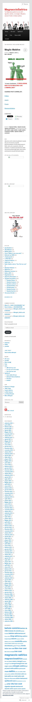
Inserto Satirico (9, 390)
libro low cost (20, 648)
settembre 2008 (9, 621)
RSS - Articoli (10, 410)
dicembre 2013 (8, 507)
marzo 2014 (8, 504)
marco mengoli (18, 661)
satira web (21, 676)
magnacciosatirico (9, 260)
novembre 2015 (9, 471)
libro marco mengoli (9, 651)
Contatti (7, 39)
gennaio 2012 (8, 549)
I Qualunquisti (8, 257)
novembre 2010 (9, 574)
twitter (6, 344)
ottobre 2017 (8, 435)
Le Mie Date (8, 258)
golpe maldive (14, 130)
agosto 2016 (8, 455)
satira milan (23, 671)
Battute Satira (8, 251)
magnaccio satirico (16, 654)
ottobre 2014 (8, 495)
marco (10, 661)
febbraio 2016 (8, 466)
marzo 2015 (8, 486)
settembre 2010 (9, 578)
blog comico (7, 636)
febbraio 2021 (8, 426)
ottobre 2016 (8, 452)
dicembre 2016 (8, 448)
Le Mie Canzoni (9, 392)
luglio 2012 (7, 538)
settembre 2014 (9, 497)
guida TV (15, 646)
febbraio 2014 (8, 506)
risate (7, 671)
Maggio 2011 (8, 563)
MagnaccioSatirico (16, 9)
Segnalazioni (8, 275)
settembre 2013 (9, 513)
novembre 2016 (9, 450)
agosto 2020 (8, 430)
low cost (18, 651)
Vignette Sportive (11, 291)
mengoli (14, 663)
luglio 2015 (7, 479)
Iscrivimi (8, 332)
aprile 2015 (7, 484)
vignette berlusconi (16, 686)
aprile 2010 (7, 587)
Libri (6, 35)
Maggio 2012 (8, 542)
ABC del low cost (11, 367)
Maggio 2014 (8, 502)
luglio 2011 (7, 560)
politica (16, 668)
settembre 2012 (9, 534)
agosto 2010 (8, 579)
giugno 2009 (8, 605)
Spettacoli (20, 31)
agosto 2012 (8, 536)
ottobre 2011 (8, 554)
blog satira (14, 636)
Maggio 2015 (8, 482)
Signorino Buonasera (10, 276)
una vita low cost (14, 683)
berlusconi (22, 633)
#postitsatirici (8, 248)
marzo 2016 (8, 464)
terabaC (8, 380)
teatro (15, 681)
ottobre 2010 (8, 576)
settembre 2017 (9, 437)
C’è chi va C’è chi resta (12, 369)
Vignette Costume (11, 282)
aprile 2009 (7, 608)
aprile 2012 (7, 543)
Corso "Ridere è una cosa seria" (13, 253)
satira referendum (16, 674)
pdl (5, 668)
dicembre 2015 (8, 470)
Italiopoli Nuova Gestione (13, 377)
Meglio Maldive (12, 49)
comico (24, 641)
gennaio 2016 (8, 468)
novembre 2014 (9, 493)
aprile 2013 (7, 522)
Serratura (8, 378)
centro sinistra (11, 641)
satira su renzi (12, 676)
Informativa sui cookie (8, 695)
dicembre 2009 (8, 594)
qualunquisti (22, 668)
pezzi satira (10, 668)
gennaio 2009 (8, 614)
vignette (7, 686)
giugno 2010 (8, 583)
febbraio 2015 (8, 488)
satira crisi (17, 671)
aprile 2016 (7, 462)
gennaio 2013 (8, 527)
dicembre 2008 (8, 615)
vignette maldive (19, 131)
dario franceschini (19, 643)
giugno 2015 (8, 480)
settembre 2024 (9, 423)
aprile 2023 (7, 425)
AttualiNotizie (8, 249)
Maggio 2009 (8, 606)
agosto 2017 (8, 439)
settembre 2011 (9, 556)
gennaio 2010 (8, 592)
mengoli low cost (22, 663)
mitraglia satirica (19, 666)
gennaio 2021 (8, 428)
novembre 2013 (9, 509)
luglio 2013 (7, 516)
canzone (18, 638)
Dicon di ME (18, 35)
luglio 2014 (7, 498)
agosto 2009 (8, 601)
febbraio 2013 (8, 525)
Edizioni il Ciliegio (10, 386)
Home (6, 31)
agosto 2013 (8, 515)
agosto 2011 (8, 558)
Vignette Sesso (10, 287)
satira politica (8, 674)
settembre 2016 (9, 453)
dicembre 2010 (8, 572)
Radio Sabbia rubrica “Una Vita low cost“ (16, 264)
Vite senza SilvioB (9, 293)
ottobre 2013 (8, 511)
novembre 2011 (9, 552)
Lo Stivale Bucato (9, 394)
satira (12, 671)
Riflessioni (7, 269)
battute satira (13, 633)
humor (19, 646)
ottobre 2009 (8, 597)
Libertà (6, 100)
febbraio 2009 (8, 612)
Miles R (7, 305)
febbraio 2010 (8, 590)
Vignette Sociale (21, 127)
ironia (23, 645)
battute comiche (12, 628)
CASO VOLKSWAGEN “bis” (17, 305)
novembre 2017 (9, 434)
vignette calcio (9, 688)
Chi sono (13, 31)
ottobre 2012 (8, 533)
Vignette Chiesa (10, 280)
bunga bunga (8, 638)
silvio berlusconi (21, 678)
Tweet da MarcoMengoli (10, 352)
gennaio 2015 (8, 489)
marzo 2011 (8, 567)
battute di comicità (15, 631)
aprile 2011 (7, 565)
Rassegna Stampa (9, 267)
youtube (7, 346)
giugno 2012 (8, 540)
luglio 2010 (7, 581)
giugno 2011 (8, 561)
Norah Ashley (8, 307)
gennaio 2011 (8, 570)
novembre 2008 (9, 617)
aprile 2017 (7, 443)
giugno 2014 (8, 500)
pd (26, 666)
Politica (7, 96)
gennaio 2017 (8, 446)
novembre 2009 (9, 596)
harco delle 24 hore (11, 375)
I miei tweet (8, 350)
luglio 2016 (7, 457)
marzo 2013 (8, 524)
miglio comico (8, 666)
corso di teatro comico (10, 643)
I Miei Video (8, 388)
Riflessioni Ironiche (10, 271)
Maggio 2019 (8, 432)
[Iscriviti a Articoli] (6, 410)
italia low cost (9, 648)
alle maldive (7, 130)
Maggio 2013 (8, 520)
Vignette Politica (13, 127)
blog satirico (23, 636)
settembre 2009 (9, 599)
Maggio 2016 (8, 461)
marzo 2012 (8, 545)
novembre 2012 (9, 531)
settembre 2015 (9, 475)
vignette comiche (17, 688)
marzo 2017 (8, 444)
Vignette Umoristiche (10, 128)
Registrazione (9, 322)
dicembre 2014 (8, 491)
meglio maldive (22, 130)
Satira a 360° (8, 273)
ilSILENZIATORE (18, 307)
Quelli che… (8, 262)
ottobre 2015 (8, 473)
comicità (18, 641)
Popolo (6, 104)
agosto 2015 (8, 477)
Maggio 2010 (8, 585)
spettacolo (8, 681)
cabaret (13, 639)
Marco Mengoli (8, 54)
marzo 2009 (8, 610)
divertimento (9, 646)
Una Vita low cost (11, 371)
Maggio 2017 (8, 441)
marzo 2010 (8, 588)
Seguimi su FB (8, 297)
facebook (7, 342)
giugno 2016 (8, 459)
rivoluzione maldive (9, 131)
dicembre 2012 (8, 529)
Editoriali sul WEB (9, 255)
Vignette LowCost (11, 284)
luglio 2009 (7, 603)
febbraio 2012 (8, 547)
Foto (11, 35)
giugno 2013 (8, 518)
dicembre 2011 (8, 551)
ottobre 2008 (8, 619)
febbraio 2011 (8, 569)
